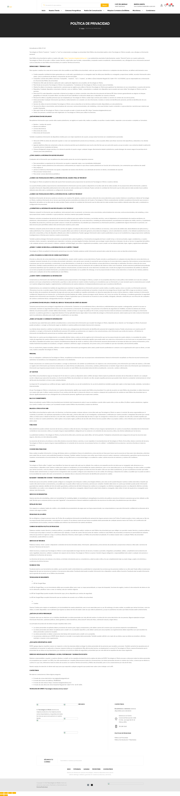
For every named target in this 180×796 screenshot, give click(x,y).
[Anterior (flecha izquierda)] (2, 795)
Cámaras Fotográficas (73, 10)
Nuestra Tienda (54, 10)
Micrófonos (136, 10)
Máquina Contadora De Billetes (118, 10)
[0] (165, 5)
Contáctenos (150, 10)
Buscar (105, 5)
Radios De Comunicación (93, 10)
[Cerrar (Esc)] (2, 793)
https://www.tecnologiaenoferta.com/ (75, 58)
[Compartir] (6, 793)
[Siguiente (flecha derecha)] (6, 795)
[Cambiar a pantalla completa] (10, 793)
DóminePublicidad (42, 787)
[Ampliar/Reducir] (14, 793)
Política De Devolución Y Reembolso (125, 740)
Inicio (43, 10)
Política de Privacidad (121, 737)
